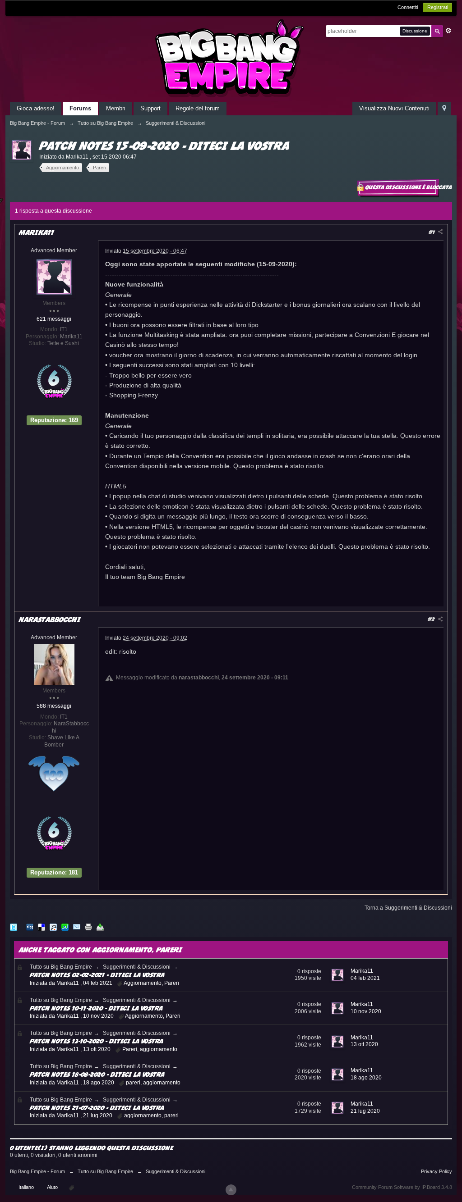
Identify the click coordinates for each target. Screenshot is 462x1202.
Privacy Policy (436, 1171)
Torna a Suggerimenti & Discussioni (408, 908)
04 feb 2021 (365, 978)
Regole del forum (198, 108)
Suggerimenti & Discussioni (137, 967)
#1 (432, 232)
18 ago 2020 (366, 1078)
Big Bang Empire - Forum (37, 1171)
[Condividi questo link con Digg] (29, 926)
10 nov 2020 (366, 1011)
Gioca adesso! (36, 108)
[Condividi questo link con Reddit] (53, 926)
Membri (115, 108)
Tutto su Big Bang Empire (61, 967)
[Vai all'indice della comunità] (231, 58)
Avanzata (448, 30)
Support (150, 108)
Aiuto (53, 1187)
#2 (432, 619)
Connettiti (407, 7)
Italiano (26, 1187)
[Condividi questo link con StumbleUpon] (65, 926)
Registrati (437, 7)
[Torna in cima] (231, 1189)
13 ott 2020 (364, 1044)
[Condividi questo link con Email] (76, 926)
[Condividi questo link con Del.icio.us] (41, 926)
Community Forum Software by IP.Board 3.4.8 (402, 1187)
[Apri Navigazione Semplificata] (444, 108)
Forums (80, 108)
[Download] (100, 926)
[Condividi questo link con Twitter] (13, 926)
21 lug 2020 (365, 1111)
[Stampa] (88, 926)
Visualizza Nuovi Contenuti (394, 108)
